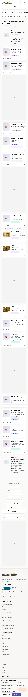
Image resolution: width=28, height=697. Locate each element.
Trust (3, 615)
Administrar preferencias (8, 691)
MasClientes (5, 646)
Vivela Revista (5, 654)
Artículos (4, 667)
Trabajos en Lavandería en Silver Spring (14, 514)
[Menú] (23, 2)
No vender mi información (8, 628)
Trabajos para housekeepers (14, 507)
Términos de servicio (7, 612)
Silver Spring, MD (11, 16)
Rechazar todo (6, 694)
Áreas (3, 672)
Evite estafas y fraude (7, 617)
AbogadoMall (5, 649)
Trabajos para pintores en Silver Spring (14, 517)
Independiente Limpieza (14, 494)
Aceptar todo (16, 694)
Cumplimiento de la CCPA (8, 625)
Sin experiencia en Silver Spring (14, 500)
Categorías (4, 670)
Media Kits (4, 607)
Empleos (21, 16)
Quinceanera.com (6, 638)
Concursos (4, 664)
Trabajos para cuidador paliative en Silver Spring (14, 510)
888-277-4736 (8, 584)
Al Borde (4, 651)
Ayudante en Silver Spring (14, 503)
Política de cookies (6, 623)
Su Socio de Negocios (7, 643)
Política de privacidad (7, 620)
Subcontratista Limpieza (14, 490)
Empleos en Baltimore (14, 487)
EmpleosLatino (5, 641)
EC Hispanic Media (6, 635)
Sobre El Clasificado (7, 604)
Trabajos (4, 609)
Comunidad (4, 662)
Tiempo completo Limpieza (14, 497)
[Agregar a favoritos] (24, 59)
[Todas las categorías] (17, 2)
